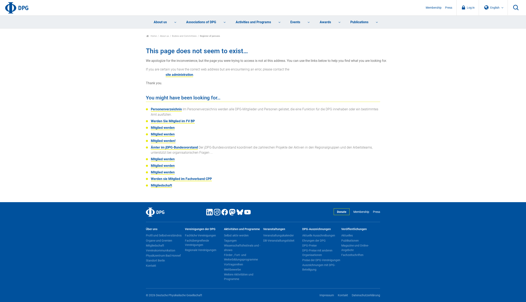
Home (153, 36)
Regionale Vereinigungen (200, 250)
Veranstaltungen (274, 229)
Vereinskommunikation (160, 250)
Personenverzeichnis (166, 109)
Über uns (151, 229)
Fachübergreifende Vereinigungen (197, 243)
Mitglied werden (163, 128)
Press (448, 7)
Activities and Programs (253, 22)
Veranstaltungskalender (278, 235)
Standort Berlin (155, 260)
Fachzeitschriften (352, 255)
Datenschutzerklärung (366, 295)
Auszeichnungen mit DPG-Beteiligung (318, 267)
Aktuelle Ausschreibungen (318, 235)
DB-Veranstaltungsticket (278, 240)
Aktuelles (347, 235)
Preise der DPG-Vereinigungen (321, 260)
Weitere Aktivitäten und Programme (238, 277)
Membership (434, 7)
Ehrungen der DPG (314, 240)
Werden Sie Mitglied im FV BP (173, 121)
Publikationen (350, 240)
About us (160, 22)
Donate (341, 212)
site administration (179, 75)
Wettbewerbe (232, 269)
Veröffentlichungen (354, 229)
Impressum (327, 295)
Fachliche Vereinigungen (200, 235)
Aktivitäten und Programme (242, 229)
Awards (325, 22)
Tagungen (230, 240)
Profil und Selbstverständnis (164, 235)
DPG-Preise (309, 245)
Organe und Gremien (159, 240)
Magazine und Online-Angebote (355, 248)
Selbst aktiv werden (236, 235)
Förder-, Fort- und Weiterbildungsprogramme (241, 257)
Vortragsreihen (233, 264)
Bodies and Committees (184, 36)
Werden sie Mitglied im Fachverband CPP (181, 179)
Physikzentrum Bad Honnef (163, 255)
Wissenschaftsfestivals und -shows (242, 248)
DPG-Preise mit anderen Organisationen (317, 253)
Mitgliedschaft (161, 185)
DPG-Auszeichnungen (316, 229)
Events (295, 22)
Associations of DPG (201, 22)
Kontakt (151, 265)
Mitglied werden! (163, 141)
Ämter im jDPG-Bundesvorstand (174, 147)
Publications (359, 22)
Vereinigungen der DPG (200, 229)
